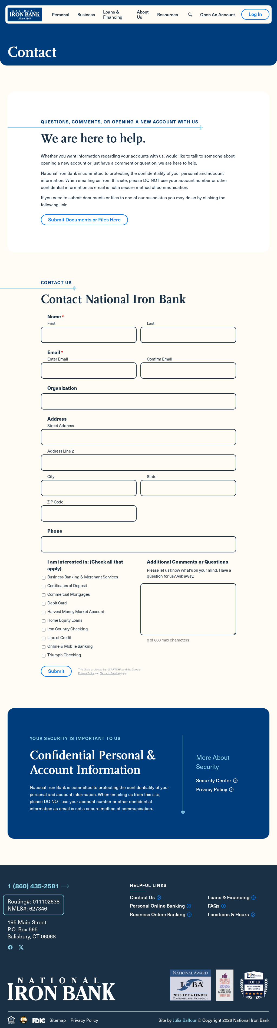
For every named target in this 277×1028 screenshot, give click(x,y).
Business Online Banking (157, 914)
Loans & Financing (112, 14)
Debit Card (57, 603)
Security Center (213, 780)
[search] (190, 14)
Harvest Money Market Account (75, 611)
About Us (143, 14)
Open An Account (217, 14)
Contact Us (142, 897)
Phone (54, 530)
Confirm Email (159, 359)
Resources (167, 14)
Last (150, 323)
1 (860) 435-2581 (33, 885)
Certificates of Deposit (67, 585)
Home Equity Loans (64, 620)
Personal (60, 14)
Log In (255, 14)
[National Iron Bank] (25, 14)
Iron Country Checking (67, 629)
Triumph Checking (64, 655)
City (50, 476)
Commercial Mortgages (68, 594)
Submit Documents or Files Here (84, 219)
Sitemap (58, 1020)
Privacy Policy (86, 673)
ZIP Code (55, 502)
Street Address (60, 425)
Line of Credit (59, 637)
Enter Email (57, 359)
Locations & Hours (228, 914)
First (51, 323)
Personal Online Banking (157, 906)
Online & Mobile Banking (70, 646)
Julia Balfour (185, 1020)
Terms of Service (110, 673)
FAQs (213, 906)
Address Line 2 (60, 451)
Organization (62, 387)
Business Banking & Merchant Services (82, 577)
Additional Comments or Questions (187, 561)
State (151, 476)
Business (86, 14)
